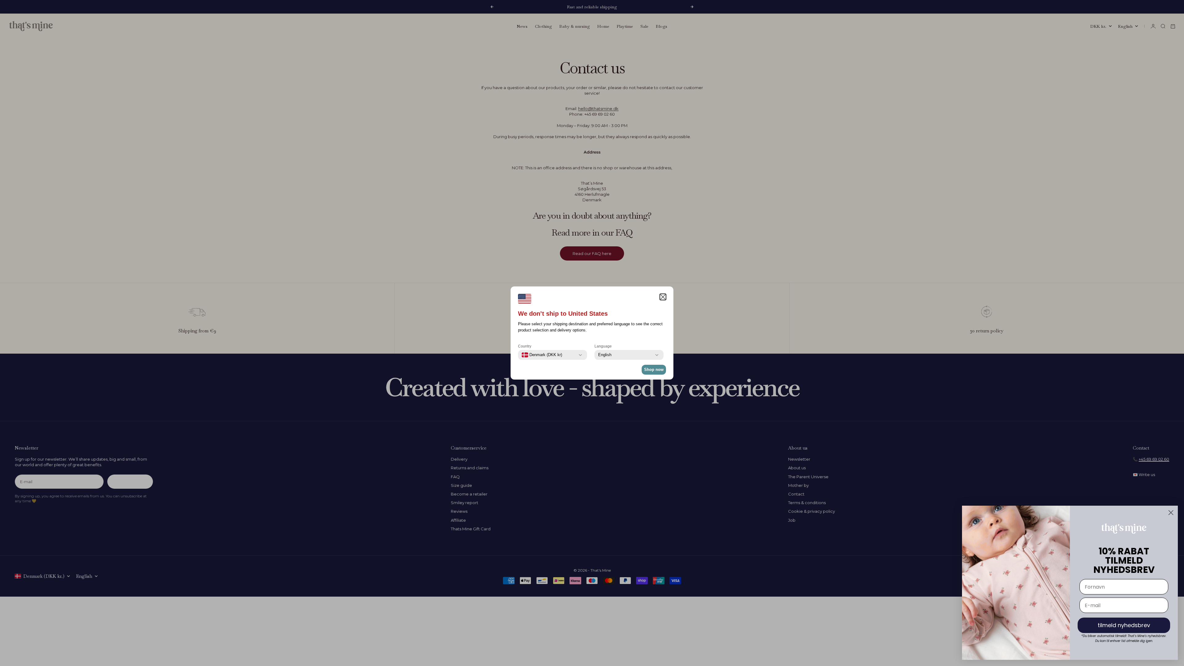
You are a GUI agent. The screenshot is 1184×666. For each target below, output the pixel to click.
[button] (663, 297)
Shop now (654, 369)
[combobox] (542, 355)
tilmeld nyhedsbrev (1124, 625)
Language (603, 346)
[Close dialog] (1171, 512)
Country (524, 346)
